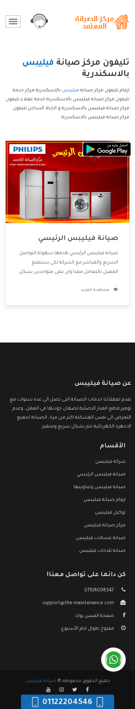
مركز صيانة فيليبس (105, 525)
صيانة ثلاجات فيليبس (102, 551)
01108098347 (99, 590)
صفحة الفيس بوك (94, 616)
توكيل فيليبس (110, 512)
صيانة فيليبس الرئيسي (78, 239)
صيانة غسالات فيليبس (101, 538)
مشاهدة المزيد (95, 290)
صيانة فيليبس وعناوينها (100, 487)
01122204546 (67, 703)
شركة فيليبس (110, 462)
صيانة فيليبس (40, 681)
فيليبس (70, 90)
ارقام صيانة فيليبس (105, 500)
